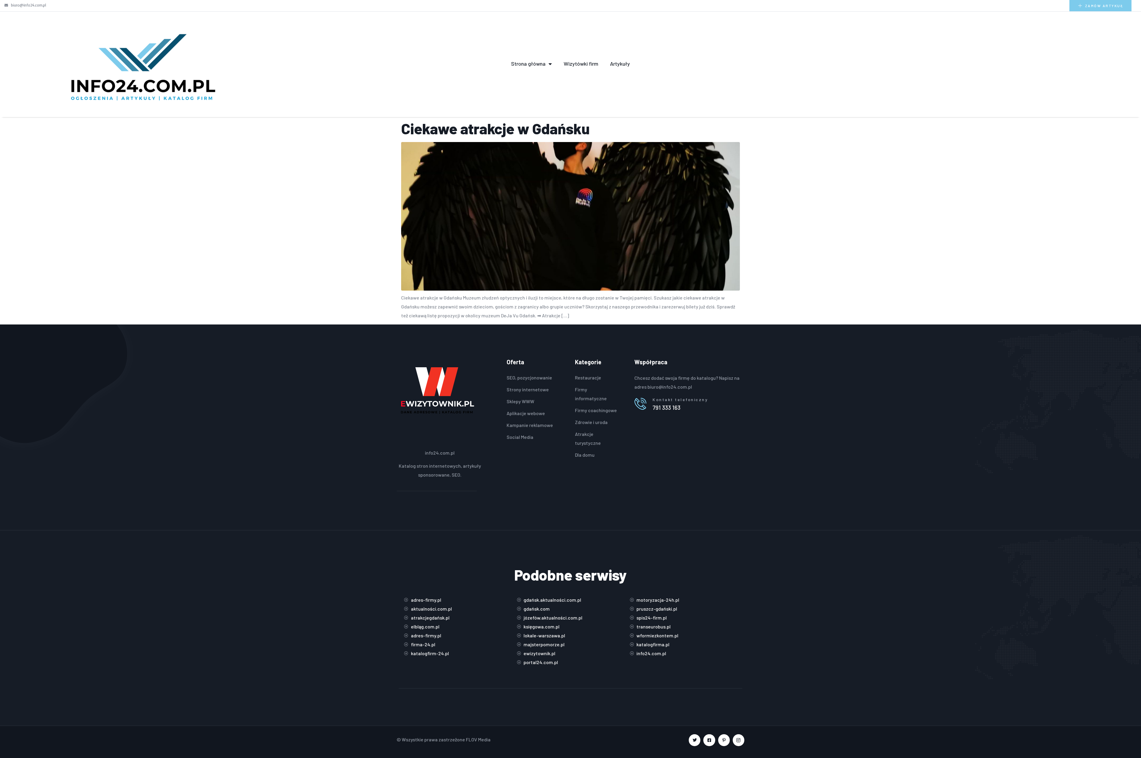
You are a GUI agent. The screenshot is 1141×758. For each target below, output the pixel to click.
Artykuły (620, 63)
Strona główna (528, 63)
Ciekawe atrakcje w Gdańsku (495, 128)
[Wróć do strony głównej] (142, 63)
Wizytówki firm (581, 63)
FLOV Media (478, 739)
